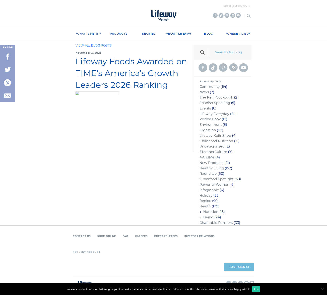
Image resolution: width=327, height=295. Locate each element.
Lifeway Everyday (214, 114)
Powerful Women (214, 184)
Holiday (205, 195)
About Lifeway (179, 33)
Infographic (209, 190)
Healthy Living (211, 168)
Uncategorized (212, 146)
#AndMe (206, 157)
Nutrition (210, 212)
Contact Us (82, 236)
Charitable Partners (216, 223)
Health (205, 206)
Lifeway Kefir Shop (215, 136)
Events (205, 108)
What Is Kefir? (88, 33)
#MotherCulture (213, 152)
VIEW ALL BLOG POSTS (94, 45)
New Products (211, 163)
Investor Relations (199, 236)
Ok (256, 289)
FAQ (125, 236)
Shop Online (106, 236)
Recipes (148, 33)
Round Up (208, 174)
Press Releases (166, 236)
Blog (208, 33)
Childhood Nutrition (216, 141)
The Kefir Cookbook (216, 97)
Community (209, 87)
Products (118, 33)
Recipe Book (210, 119)
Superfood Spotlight (216, 179)
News (204, 92)
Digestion (207, 130)
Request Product (86, 251)
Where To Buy (238, 33)
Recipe (205, 201)
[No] (322, 289)
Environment (210, 125)
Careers (141, 236)
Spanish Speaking (214, 103)
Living (208, 217)
